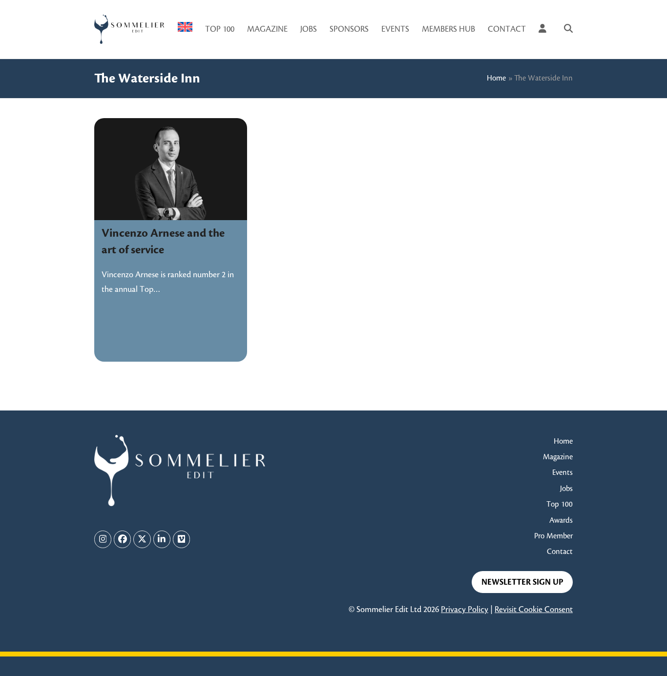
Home (496, 78)
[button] (568, 29)
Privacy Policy (464, 609)
